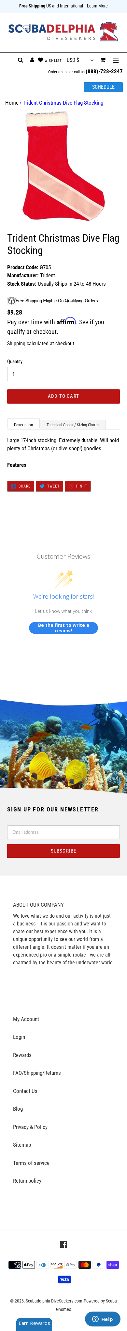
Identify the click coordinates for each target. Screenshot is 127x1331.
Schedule (103, 87)
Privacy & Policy (30, 1127)
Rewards (22, 1055)
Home (12, 102)
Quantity (14, 361)
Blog (18, 1109)
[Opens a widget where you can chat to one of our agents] (102, 1320)
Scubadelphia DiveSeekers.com (54, 1300)
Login (19, 1037)
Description (23, 424)
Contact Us (25, 1091)
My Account (26, 1019)
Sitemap (22, 1145)
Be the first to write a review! (63, 628)
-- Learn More (96, 5)
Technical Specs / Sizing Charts (73, 424)
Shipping (16, 343)
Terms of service (31, 1163)
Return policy (27, 1180)
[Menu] (116, 60)
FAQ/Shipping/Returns (37, 1073)
